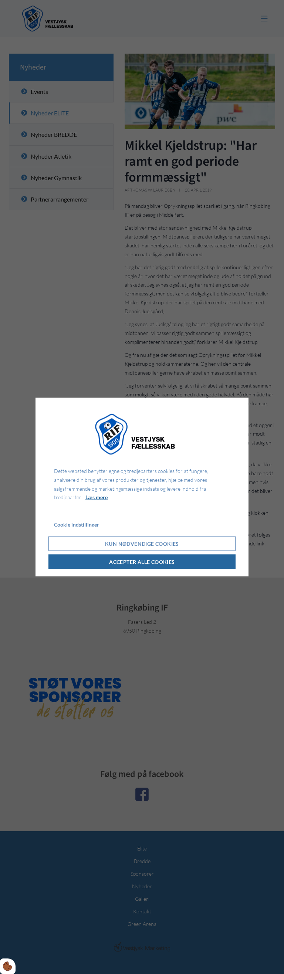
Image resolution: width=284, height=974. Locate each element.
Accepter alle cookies (142, 561)
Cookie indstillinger (76, 524)
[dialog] (142, 487)
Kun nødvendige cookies (142, 543)
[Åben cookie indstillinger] (8, 966)
